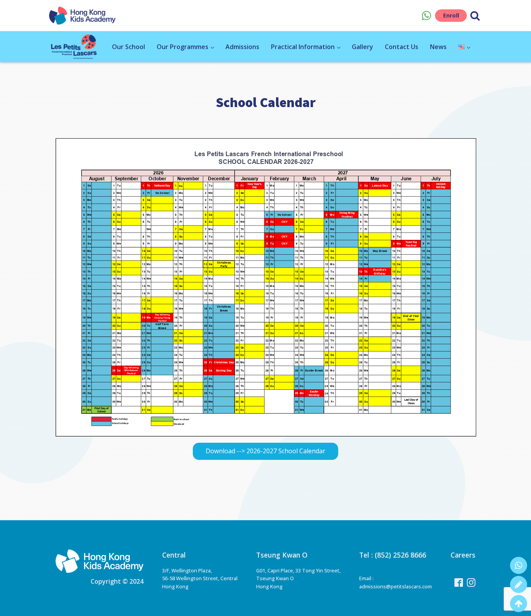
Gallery (362, 46)
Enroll (451, 15)
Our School (128, 46)
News (438, 46)
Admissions (242, 46)
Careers (463, 555)
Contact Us (401, 46)
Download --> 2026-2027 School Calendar (265, 451)
